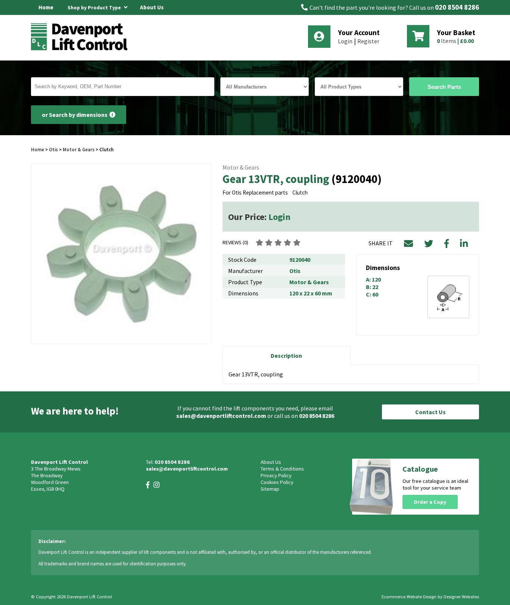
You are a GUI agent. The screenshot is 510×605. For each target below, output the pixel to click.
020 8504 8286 (457, 7)
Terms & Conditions (282, 468)
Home (45, 7)
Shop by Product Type (95, 7)
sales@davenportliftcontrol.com (221, 415)
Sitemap (270, 488)
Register (368, 41)
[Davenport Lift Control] (81, 49)
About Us (152, 7)
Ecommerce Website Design (409, 596)
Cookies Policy (277, 482)
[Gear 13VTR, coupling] (121, 254)
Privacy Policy (276, 475)
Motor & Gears (78, 149)
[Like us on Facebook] (148, 484)
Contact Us (430, 412)
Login (345, 41)
